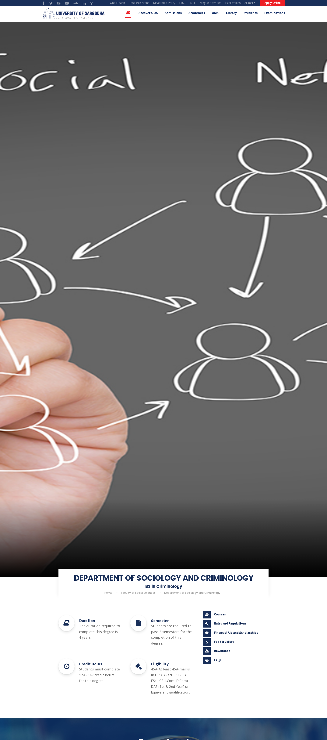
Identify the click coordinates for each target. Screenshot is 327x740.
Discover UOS (148, 13)
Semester (160, 620)
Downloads (222, 651)
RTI (192, 3)
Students (251, 13)
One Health (117, 3)
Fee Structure (224, 642)
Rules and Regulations (230, 623)
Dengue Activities (210, 3)
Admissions (173, 13)
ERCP (182, 3)
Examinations (274, 13)
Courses (220, 614)
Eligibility (160, 663)
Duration (87, 620)
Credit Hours (90, 663)
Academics (196, 13)
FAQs (217, 660)
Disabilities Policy (164, 3)
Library (231, 13)
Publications (233, 3)
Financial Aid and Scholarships (236, 633)
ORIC (215, 13)
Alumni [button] (248, 3)
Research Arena (139, 3)
